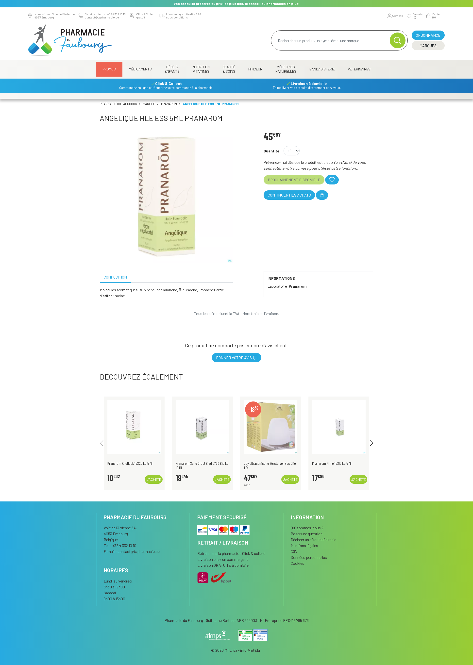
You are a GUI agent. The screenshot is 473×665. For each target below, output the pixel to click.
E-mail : (132, 551)
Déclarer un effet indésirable (313, 539)
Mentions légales (304, 545)
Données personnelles (309, 557)
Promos (109, 69)
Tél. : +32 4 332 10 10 (120, 545)
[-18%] (270, 426)
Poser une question (306, 533)
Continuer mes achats (289, 195)
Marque (149, 104)
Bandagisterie (322, 69)
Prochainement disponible (294, 179)
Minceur (255, 69)
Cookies (297, 563)
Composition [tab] (115, 277)
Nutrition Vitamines (201, 69)
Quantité (272, 151)
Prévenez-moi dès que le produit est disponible (302, 162)
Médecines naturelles (285, 69)
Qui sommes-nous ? (307, 527)
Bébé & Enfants (172, 69)
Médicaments (140, 69)
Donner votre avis (234, 357)
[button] (101, 443)
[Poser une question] (322, 195)
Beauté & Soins (228, 69)
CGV (294, 551)
